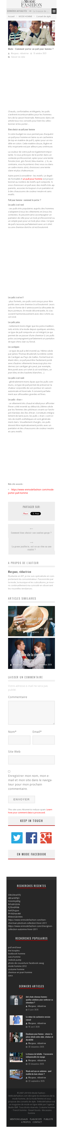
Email (37, 732)
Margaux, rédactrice (20, 53)
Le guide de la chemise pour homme (33, 657)
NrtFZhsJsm (13, 910)
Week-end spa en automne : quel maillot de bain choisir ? (38, 1072)
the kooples (14, 950)
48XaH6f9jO (14, 898)
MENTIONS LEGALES (19, 1119)
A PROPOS (26, 1122)
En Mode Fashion (24, 628)
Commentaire (17, 697)
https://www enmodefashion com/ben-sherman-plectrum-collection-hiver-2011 (27, 921)
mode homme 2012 (17, 966)
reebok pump (14, 959)
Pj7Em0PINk (13, 907)
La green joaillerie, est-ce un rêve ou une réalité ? (32, 548)
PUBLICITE (48, 1119)
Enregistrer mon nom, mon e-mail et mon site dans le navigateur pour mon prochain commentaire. (30, 782)
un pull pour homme (32, 178)
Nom (12, 732)
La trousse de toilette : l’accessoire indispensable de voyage (39, 1055)
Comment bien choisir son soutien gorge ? (31, 532)
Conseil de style (43, 16)
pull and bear (14, 947)
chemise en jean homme (20, 972)
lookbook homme (16, 953)
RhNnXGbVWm (15, 916)
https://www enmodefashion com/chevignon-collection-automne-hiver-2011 (30, 928)
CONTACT (37, 1122)
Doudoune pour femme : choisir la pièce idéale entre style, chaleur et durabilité (39, 1036)
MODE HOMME (25, 16)
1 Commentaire (32, 632)
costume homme (16, 969)
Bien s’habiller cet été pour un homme (33, 621)
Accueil (11, 16)
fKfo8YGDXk (14, 904)
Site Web (14, 751)
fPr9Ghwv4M (14, 913)
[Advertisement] (35, 85)
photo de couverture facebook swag (26, 963)
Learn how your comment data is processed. (30, 811)
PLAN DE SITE (36, 1119)
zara (10, 975)
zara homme (14, 956)
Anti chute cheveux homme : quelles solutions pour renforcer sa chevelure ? (39, 999)
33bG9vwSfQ (14, 894)
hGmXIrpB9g (14, 901)
